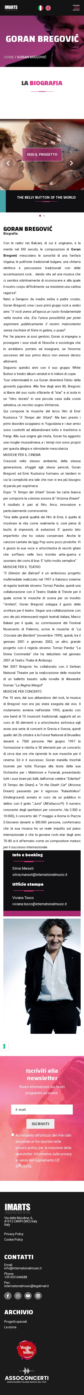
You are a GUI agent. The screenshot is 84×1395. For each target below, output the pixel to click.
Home (9, 57)
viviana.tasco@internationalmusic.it (39, 904)
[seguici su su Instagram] (18, 1295)
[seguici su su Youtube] (28, 1295)
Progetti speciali (15, 1321)
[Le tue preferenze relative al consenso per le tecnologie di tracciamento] (4, 1046)
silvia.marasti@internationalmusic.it (39, 875)
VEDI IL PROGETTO (42, 155)
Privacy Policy (14, 1234)
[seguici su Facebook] (7, 1295)
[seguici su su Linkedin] (38, 1295)
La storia (10, 1327)
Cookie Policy (13, 1239)
